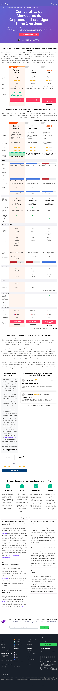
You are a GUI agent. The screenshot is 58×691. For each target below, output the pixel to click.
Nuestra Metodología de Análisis (31, 654)
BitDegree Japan (29, 662)
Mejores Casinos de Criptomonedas (4, 663)
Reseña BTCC (29, 642)
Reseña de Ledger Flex (18, 664)
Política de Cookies (44, 685)
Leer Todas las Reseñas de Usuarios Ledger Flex (38, 405)
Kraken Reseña (29, 644)
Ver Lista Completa (16, 200)
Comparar (13, 470)
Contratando (29, 664)
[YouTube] (44, 657)
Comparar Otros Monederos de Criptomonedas (45, 64)
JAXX (49, 72)
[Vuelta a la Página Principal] (1, 7)
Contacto (28, 665)
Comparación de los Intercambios (4, 658)
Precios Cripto (3, 666)
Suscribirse (48, 644)
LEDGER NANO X (33, 72)
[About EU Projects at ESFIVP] (44, 668)
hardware (4, 601)
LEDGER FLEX (16, 72)
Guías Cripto (3, 644)
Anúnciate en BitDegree (31, 659)
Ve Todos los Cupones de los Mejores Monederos (33, 154)
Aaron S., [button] (27, 39)
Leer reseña (17, 102)
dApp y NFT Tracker (4, 667)
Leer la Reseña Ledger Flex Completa (10, 450)
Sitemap (26, 685)
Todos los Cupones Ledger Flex (16, 157)
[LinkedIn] (48, 657)
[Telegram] (42, 657)
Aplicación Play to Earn (5, 650)
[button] (53, 4)
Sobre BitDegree (29, 650)
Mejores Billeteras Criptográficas (6, 660)
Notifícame (44, 627)
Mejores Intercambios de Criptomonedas (5, 656)
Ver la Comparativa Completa (29, 34)
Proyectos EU (29, 656)
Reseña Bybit (29, 641)
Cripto (4, 7)
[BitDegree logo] (4, 674)
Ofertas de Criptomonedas (5, 649)
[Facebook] (46, 657)
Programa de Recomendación (32, 657)
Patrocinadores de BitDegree (32, 661)
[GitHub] (40, 659)
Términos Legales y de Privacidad (34, 685)
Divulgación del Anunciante (52, 685)
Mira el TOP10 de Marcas (49, 100)
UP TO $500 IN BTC (17, 154)
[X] (40, 657)
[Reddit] (55, 657)
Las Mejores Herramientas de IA (6, 664)
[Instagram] (53, 657)
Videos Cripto (3, 647)
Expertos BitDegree (30, 652)
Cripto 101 (2, 641)
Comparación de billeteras (11, 7)
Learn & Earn (3, 639)
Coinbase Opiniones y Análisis (32, 639)
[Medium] (50, 657)
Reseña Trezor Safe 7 (17, 666)
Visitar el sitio (16, 100)
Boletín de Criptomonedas (5, 642)
